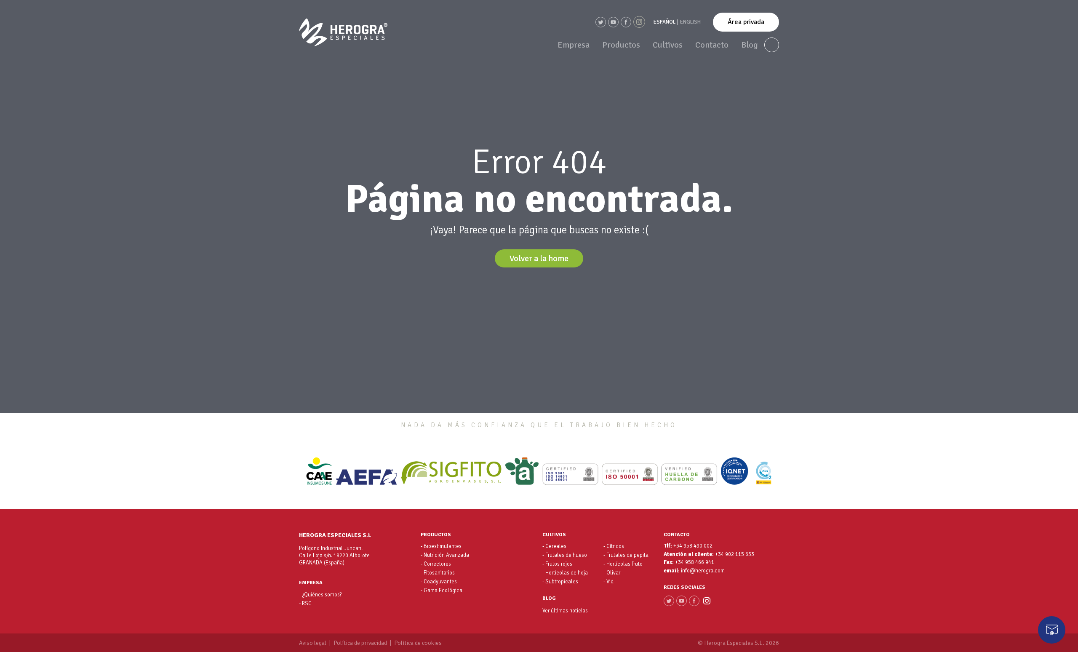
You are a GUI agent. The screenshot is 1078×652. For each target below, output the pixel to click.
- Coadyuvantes (439, 581)
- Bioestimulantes (441, 546)
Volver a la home (539, 258)
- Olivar (611, 572)
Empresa (574, 45)
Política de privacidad (360, 643)
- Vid (608, 581)
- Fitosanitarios (438, 572)
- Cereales (554, 546)
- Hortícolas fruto (623, 564)
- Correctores (436, 564)
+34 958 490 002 (692, 546)
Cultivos (668, 45)
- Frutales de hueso (564, 555)
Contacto (711, 45)
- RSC (305, 603)
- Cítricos (613, 546)
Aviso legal (312, 643)
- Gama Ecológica (441, 590)
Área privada (746, 22)
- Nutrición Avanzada (445, 555)
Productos (621, 45)
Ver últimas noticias (565, 610)
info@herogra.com (703, 571)
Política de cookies (418, 643)
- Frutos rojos (557, 564)
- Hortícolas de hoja (565, 572)
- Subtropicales (560, 581)
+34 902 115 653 (734, 554)
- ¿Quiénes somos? (320, 594)
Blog (749, 45)
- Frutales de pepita (625, 555)
